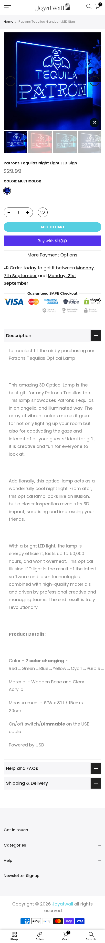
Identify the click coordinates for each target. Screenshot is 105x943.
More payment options (52, 255)
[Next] (94, 81)
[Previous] (10, 81)
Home (8, 21)
